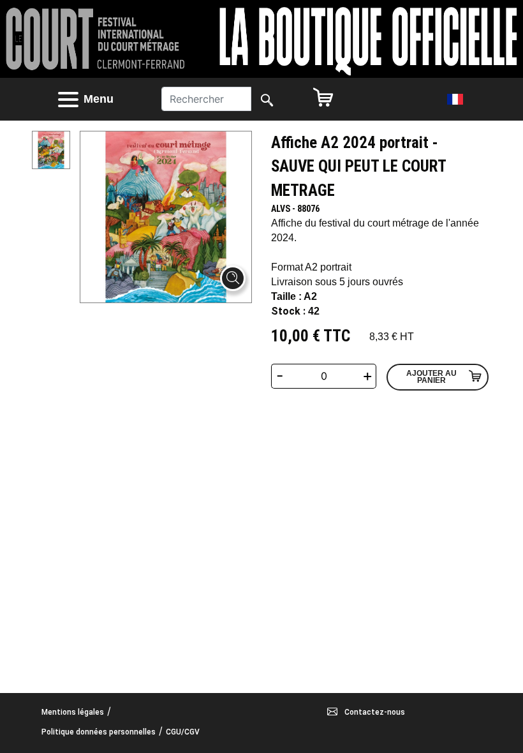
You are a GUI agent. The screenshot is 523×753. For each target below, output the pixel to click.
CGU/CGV (183, 731)
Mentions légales (72, 712)
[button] (97, 99)
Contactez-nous (374, 712)
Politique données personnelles (98, 731)
